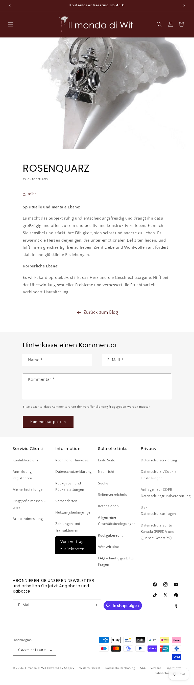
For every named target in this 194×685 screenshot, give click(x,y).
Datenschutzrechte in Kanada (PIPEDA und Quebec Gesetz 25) (158, 531)
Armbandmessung (28, 519)
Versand (156, 668)
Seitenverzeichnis (112, 495)
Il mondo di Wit (35, 668)
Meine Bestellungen (29, 490)
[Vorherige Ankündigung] (9, 5)
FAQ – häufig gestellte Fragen (116, 561)
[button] (10, 24)
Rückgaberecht (110, 536)
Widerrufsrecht (89, 668)
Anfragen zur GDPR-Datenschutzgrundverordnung (166, 493)
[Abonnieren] (95, 605)
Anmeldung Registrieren (22, 475)
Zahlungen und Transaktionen (67, 527)
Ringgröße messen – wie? (29, 504)
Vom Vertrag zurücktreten (72, 545)
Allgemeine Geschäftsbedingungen (117, 521)
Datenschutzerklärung (73, 472)
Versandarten (66, 501)
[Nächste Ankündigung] (184, 5)
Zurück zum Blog (101, 312)
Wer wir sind (108, 547)
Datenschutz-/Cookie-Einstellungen (159, 475)
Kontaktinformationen (167, 673)
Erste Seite (106, 460)
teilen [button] (32, 194)
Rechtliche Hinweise (72, 460)
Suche (103, 483)
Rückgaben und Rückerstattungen (69, 486)
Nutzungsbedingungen (73, 513)
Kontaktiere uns (25, 460)
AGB (143, 668)
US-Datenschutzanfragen (158, 510)
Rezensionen (108, 506)
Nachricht (106, 472)
